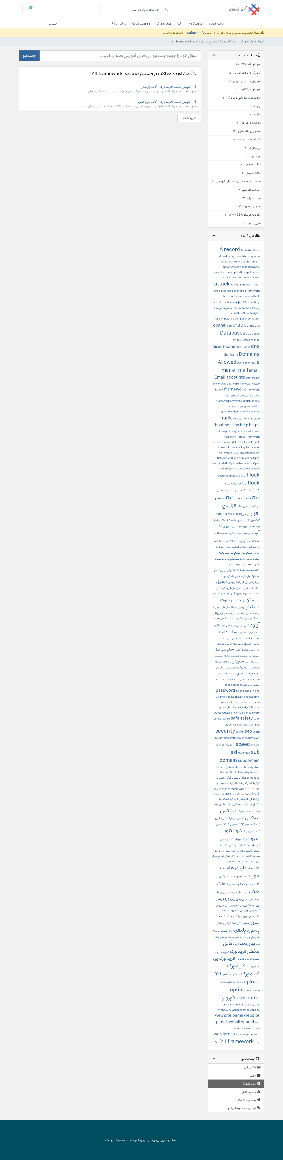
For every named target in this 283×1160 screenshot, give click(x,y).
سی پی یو (254, 655)
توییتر (238, 679)
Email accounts (229, 377)
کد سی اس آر (237, 818)
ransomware (252, 712)
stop (247, 753)
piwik (223, 702)
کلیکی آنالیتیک (227, 845)
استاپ (235, 547)
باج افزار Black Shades (234, 520)
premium (254, 702)
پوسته (223, 930)
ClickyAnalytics (224, 318)
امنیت (248, 552)
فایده (236, 944)
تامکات (256, 667)
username (247, 997)
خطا (257, 588)
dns (255, 346)
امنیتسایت (250, 570)
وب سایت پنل (229, 892)
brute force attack (248, 296)
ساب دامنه (227, 632)
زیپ (240, 632)
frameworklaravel (227, 401)
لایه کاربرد (236, 804)
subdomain (249, 760)
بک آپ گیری (248, 533)
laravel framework (249, 437)
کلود (237, 830)
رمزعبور (241, 593)
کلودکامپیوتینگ (251, 845)
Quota (218, 712)
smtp (232, 738)
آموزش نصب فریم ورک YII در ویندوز (141, 89)
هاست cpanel (233, 861)
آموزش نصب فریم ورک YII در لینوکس (138, 104)
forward (234, 383)
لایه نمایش (225, 804)
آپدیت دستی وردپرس (235, 613)
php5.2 (239, 697)
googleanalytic (230, 411)
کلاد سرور (250, 824)
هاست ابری (247, 867)
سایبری (256, 643)
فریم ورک (238, 951)
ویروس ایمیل (231, 905)
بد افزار (246, 506)
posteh (244, 702)
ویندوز (231, 916)
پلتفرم (239, 930)
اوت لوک (255, 576)
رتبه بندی (221, 588)
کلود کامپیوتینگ (240, 839)
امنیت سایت (230, 552)
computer (254, 318)
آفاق (222, 625)
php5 (231, 697)
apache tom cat (230, 261)
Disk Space (243, 347)
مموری (242, 788)
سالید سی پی (234, 638)
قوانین (235, 793)
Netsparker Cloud (227, 458)
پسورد (253, 930)
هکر (255, 891)
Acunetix (246, 250)
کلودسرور (225, 839)
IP (229, 431)
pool (236, 702)
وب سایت (241, 892)
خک (252, 588)
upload (252, 981)
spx (252, 745)
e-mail (240, 370)
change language (222, 308)
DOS (239, 363)
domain (231, 354)
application (238, 272)
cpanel (219, 325)
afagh (232, 256)
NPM (242, 458)
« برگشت (189, 118)
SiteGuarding (221, 738)
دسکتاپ (230, 490)
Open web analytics (240, 463)
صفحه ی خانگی (251, 685)
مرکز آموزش (163, 24)
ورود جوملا (254, 905)
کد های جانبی (222, 818)
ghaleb (247, 401)
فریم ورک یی (224, 958)
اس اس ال (223, 540)
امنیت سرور (253, 559)
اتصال (228, 547)
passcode (237, 685)
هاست (244, 861)
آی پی (246, 625)
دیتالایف (255, 506)
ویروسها (242, 916)
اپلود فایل (240, 576)
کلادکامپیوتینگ (251, 831)
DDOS (249, 333)
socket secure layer (248, 738)
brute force (230, 296)
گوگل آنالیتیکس (251, 783)
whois (237, 1028)
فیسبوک (255, 1004)
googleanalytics (250, 411)
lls (251, 442)
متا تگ (250, 788)
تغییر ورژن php (227, 667)
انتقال (217, 570)
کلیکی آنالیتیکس (234, 850)
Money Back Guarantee (233, 452)
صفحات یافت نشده (224, 679)
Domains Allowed (239, 358)
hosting (231, 425)
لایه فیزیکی (243, 811)
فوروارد (227, 997)
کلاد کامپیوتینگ (235, 824)
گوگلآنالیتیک (235, 783)
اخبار (179, 24)
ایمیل (221, 582)
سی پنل (220, 649)
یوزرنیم (247, 943)
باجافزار (217, 520)
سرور (247, 643)
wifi (243, 1028)
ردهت (242, 588)
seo (248, 731)
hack (226, 418)
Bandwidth (246, 284)
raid (241, 712)
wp (237, 1034)
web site (255, 1010)
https (254, 425)
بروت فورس (229, 526)
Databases (232, 333)
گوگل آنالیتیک (239, 777)
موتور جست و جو (230, 788)
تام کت (218, 661)
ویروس (244, 905)
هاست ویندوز (247, 884)
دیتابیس (224, 497)
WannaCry (224, 1010)
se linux (255, 724)
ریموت (238, 600)
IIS (218, 431)
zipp (257, 1042)
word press (253, 1028)
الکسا (236, 570)
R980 (235, 712)
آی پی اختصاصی (233, 625)
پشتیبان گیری (242, 923)
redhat (217, 718)
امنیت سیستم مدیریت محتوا (244, 564)
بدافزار (236, 505)
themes (224, 772)
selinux (240, 731)
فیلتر (247, 1004)
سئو (230, 649)
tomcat (251, 777)
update (235, 974)
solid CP (220, 745)
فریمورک (236, 965)
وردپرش (234, 899)
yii (217, 1042)
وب (248, 892)
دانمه (227, 483)
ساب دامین (251, 638)
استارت (243, 547)
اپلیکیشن (229, 576)
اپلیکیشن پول (252, 582)
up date (226, 974)
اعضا (261, 41)
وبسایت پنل (254, 899)
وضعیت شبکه (140, 24)
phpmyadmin (252, 697)
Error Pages (253, 377)
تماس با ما (119, 24)
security (225, 731)
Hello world (239, 418)
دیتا (256, 497)
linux (247, 442)
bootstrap (227, 291)
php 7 (223, 697)
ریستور (252, 599)
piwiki (229, 702)
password (225, 690)
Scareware (243, 724)
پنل (230, 930)
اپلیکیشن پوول (236, 582)
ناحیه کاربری (216, 24)
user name (253, 990)
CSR (257, 325)
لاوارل (252, 799)
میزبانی (217, 788)
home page (253, 418)
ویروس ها (242, 910)
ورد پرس (243, 899)
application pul (237, 277)
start (241, 753)
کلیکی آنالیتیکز (252, 850)
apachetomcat (232, 267)
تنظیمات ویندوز (225, 673)
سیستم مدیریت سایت (236, 655)
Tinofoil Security (239, 772)
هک (221, 883)
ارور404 (233, 540)
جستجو (29, 55)
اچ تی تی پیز (226, 570)
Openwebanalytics (228, 475)
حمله (226, 533)
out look (250, 475)
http (244, 425)
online (248, 458)
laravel (247, 431)
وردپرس (222, 899)
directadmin (224, 346)
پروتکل (220, 923)
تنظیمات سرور (247, 673)
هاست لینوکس (227, 876)
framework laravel (249, 395)
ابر (244, 540)
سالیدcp (222, 638)
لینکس (228, 810)
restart (226, 718)
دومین (221, 490)
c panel (242, 302)
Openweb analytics (248, 468)
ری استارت (218, 593)
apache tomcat (250, 261)
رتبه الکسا (254, 593)
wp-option (246, 1034)
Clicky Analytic (243, 308)
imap (224, 431)
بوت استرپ (235, 533)
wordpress (224, 1034)
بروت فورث (241, 526)
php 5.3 (249, 691)
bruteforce (219, 302)
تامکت (247, 667)
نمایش (220, 856)
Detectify (247, 340)
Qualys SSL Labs (250, 707)
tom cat (255, 772)
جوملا (234, 607)
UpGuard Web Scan (231, 982)
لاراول (228, 793)
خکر (248, 588)
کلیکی (238, 845)
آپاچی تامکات (234, 618)
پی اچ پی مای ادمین (245, 937)
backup (234, 284)
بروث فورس (253, 526)
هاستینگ (230, 884)
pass (227, 685)
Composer (241, 318)
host (219, 425)
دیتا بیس (242, 498)
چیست (251, 861)
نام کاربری (219, 850)
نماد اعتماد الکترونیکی (236, 856)
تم (217, 667)
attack (222, 284)
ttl (258, 777)
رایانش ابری (232, 588)
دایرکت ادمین (247, 490)
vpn (241, 1004)
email (254, 370)
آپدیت (216, 607)
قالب (257, 793)
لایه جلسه (247, 804)
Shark (256, 731)
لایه (236, 799)
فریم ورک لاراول (244, 959)
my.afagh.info (194, 32)
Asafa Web (253, 277)
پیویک (231, 937)
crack (239, 325)
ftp (240, 401)
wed (257, 1022)
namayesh (253, 452)
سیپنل (238, 661)
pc (237, 691)
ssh (257, 745)
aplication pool (250, 267)
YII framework (237, 1041)
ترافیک (239, 667)
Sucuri (220, 767)
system (229, 767)
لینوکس (252, 818)
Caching (254, 302)
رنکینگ (228, 593)
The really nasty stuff (247, 767)
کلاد (257, 824)
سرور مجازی (236, 643)
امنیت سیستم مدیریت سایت (230, 559)
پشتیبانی (230, 923)
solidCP (230, 745)
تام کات (227, 661)
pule (236, 707)
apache (255, 256)
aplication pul (222, 272)
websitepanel (241, 1022)
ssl (234, 752)
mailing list (242, 447)
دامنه (236, 483)
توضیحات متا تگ (251, 679)
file (215, 383)
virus (226, 1004)
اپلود (248, 576)
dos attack (249, 363)
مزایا (257, 788)
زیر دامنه (247, 632)
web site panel (229, 1015)
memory (255, 447)
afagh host (243, 256)
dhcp (256, 340)
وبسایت (218, 892)
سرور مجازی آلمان (244, 649)
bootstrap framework (247, 291)
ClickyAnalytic (251, 313)
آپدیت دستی (253, 613)
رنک (235, 593)
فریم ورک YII (253, 966)
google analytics (250, 406)
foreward (222, 383)
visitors (234, 1004)
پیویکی (223, 937)
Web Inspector (240, 1010)
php (241, 691)
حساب (52, 24)
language (236, 431)
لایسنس (243, 799)
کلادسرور (221, 824)
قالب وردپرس (246, 793)
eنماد (257, 383)
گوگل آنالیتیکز (224, 777)
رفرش (241, 607)
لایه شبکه (228, 799)
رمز (246, 593)
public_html (226, 707)
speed (243, 744)
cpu (229, 325)
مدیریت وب (222, 783)
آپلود (255, 625)
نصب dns (254, 856)
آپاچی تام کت (248, 618)
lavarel (239, 442)
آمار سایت (225, 607)
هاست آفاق (242, 876)
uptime (238, 989)
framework (235, 389)
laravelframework (224, 442)
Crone (250, 325)
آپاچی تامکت (219, 618)
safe (235, 718)
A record (230, 249)
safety (246, 718)
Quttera (227, 712)
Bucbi (230, 302)
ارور (239, 540)
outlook (251, 483)
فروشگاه (196, 24)
